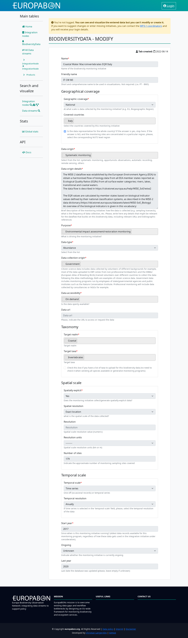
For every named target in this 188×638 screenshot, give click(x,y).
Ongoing (66, 545)
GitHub (112, 632)
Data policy (108, 629)
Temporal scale (72, 482)
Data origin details (71, 168)
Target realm (71, 334)
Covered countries (74, 114)
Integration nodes (29, 34)
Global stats (31, 131)
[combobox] (110, 121)
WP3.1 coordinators (151, 26)
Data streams (30, 110)
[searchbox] (75, 122)
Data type (66, 242)
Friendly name (69, 74)
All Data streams (28, 51)
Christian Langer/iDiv (96, 632)
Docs (28, 152)
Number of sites (73, 453)
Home (28, 26)
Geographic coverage (76, 99)
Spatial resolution (73, 406)
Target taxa (70, 351)
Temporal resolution (75, 498)
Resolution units (73, 437)
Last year (66, 560)
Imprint (119, 629)
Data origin (67, 149)
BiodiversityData (31, 44)
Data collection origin (73, 257)
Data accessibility (70, 293)
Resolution (70, 421)
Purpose (66, 225)
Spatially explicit (72, 390)
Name (64, 58)
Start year (66, 523)
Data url (65, 309)
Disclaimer (131, 629)
